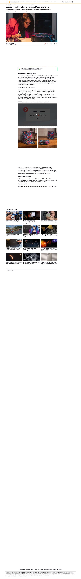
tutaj (26, 576)
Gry (54, 1)
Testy (34, 1)
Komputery (28, 1)
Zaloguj (70, 1)
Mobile (21, 1)
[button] (66, 1)
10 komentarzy (49, 43)
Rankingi (39, 1)
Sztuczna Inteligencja (47, 1)
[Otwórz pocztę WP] (63, 2)
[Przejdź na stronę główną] (7, 2)
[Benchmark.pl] (14, 2)
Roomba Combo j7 (46, 81)
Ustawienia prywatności (57, 569)
